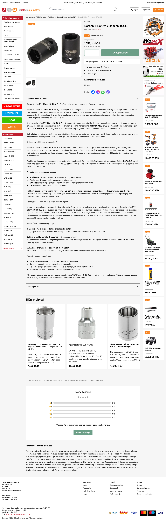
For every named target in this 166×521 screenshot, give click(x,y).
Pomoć (25, 3)
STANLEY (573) (9, 244)
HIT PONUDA (11, 113)
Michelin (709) (8, 222)
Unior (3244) (8, 147)
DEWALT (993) (8, 182)
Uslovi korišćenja (116, 491)
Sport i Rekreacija (9, 72)
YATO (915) (7, 187)
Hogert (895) (8, 195)
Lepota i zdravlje (9, 46)
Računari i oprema (9, 68)
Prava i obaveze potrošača (66, 470)
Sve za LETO (8, 90)
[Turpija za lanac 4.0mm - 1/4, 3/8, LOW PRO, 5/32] (151, 308)
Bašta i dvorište (8, 26)
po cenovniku (105, 70)
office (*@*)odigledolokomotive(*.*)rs (18, 514)
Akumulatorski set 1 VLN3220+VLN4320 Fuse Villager (152, 149)
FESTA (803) (8, 209)
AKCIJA (11, 127)
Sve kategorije (30, 17)
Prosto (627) (8, 239)
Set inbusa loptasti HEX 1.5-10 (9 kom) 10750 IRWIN (152, 284)
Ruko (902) (7, 191)
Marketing (5, 3)
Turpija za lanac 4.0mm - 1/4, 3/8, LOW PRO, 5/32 (153, 317)
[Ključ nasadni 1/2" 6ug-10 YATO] (87, 323)
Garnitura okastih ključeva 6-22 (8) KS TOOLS (153, 116)
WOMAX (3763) (9, 143)
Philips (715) (7, 217)
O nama (139, 485)
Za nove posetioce (116, 485)
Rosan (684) (8, 231)
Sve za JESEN (8, 85)
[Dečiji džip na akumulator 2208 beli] (151, 340)
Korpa (85, 494)
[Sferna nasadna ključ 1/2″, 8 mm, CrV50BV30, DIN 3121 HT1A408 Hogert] (128, 323)
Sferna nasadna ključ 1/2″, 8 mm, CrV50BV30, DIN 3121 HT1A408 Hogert (128, 345)
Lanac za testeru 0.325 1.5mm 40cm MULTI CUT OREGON (153, 216)
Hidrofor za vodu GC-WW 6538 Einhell (153, 182)
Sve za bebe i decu (10, 81)
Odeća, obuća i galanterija (12, 59)
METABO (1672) (9, 160)
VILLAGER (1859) (9, 156)
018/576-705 (88, 3)
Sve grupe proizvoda (144, 494)
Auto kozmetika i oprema (11, 22)
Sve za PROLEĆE (9, 94)
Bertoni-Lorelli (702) (10, 226)
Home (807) (8, 204)
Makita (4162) (8, 138)
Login (85, 485)
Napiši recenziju (83, 432)
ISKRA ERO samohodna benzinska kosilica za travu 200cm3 (153, 250)
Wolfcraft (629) (8, 235)
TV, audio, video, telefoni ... (12, 99)
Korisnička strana (15, 3)
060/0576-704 (98, 3)
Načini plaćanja (115, 494)
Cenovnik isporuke (143, 488)
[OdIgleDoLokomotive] (21, 10)
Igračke (6, 35)
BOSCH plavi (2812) (10, 151)
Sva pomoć (114, 488)
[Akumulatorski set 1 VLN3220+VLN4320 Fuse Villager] (151, 140)
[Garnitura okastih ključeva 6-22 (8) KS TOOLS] (151, 108)
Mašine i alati (8, 50)
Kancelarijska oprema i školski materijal (11, 41)
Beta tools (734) (9, 213)
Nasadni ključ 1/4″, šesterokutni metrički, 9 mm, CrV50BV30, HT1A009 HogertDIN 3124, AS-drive (45, 346)
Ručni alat (51, 17)
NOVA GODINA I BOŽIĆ (11, 55)
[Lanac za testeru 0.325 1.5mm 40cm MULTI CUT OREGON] (151, 206)
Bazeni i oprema (9, 31)
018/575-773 (70, 3)
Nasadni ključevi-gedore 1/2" (66, 17)
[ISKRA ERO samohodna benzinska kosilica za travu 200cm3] (151, 240)
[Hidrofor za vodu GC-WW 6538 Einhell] (151, 174)
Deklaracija (91, 73)
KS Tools (87, 21)
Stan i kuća (7, 77)
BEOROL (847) (8, 200)
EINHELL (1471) (8, 169)
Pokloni (6, 63)
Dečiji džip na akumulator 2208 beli (153, 349)
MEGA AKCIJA (11, 106)
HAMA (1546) (8, 165)
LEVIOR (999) (8, 178)
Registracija (87, 488)
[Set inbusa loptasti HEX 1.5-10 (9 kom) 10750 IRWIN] (151, 274)
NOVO (12, 120)
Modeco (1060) (9, 173)
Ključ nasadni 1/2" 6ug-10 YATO (81, 345)
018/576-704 (79, 3)
